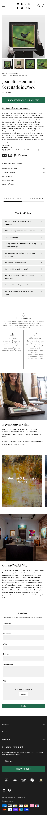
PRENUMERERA (23, 769)
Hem (3, 73)
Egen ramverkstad (8, 176)
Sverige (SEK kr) (7, 797)
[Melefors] (23, 6)
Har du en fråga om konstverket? (16, 108)
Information (6, 739)
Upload (23, 694)
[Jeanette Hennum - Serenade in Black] (7, 64)
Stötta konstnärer (8, 172)
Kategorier (5, 724)
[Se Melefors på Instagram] (4, 790)
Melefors (10, 801)
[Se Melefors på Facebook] (9, 790)
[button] (38, 5)
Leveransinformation (9, 168)
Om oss (4, 732)
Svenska (20, 797)
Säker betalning (8, 180)
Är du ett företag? (8, 184)
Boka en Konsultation (12, 164)
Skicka (23, 706)
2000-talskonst (13, 73)
